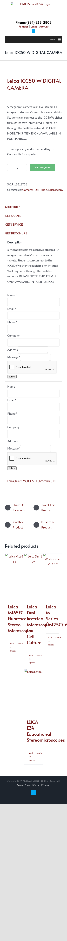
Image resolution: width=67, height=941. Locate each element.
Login (34, 26)
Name (12, 295)
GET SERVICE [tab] (14, 224)
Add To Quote (42, 167)
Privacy (28, 785)
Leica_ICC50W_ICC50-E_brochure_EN (31, 481)
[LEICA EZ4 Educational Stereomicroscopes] (33, 692)
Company (13, 335)
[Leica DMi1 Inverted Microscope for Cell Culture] (33, 577)
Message (13, 357)
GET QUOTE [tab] (13, 215)
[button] (53, 39)
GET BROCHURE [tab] (16, 233)
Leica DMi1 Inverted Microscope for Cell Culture (38, 624)
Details (19, 643)
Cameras (28, 190)
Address (12, 349)
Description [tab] (12, 206)
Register (23, 26)
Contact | (37, 785)
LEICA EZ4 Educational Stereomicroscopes (46, 731)
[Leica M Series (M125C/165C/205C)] (52, 577)
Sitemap (46, 785)
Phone (12, 322)
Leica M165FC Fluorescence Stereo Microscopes (21, 618)
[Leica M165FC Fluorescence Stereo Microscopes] (14, 577)
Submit (12, 376)
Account (43, 26)
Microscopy (55, 190)
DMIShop (41, 190)
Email (11, 308)
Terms (20, 785)
